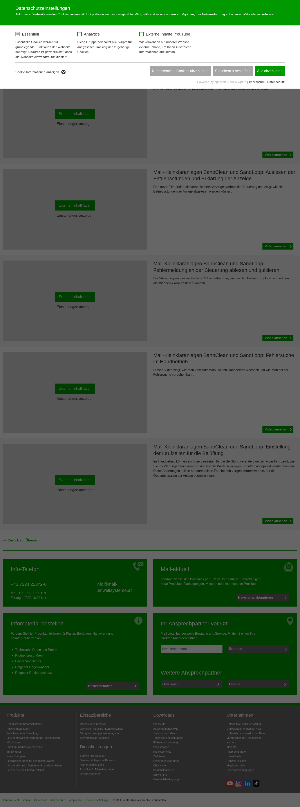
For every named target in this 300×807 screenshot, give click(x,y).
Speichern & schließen (233, 71)
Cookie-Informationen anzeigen (37, 72)
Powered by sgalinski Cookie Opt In (222, 82)
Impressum (257, 82)
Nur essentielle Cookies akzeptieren (180, 71)
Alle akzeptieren (269, 71)
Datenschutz (276, 82)
